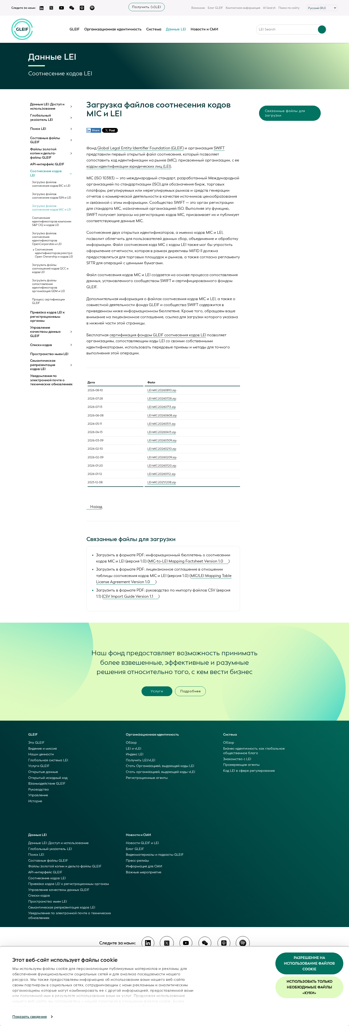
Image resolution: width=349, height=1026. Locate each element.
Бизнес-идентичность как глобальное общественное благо (254, 751)
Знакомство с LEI (237, 759)
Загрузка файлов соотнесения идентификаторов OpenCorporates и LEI (46, 239)
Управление (38, 795)
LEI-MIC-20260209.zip (161, 457)
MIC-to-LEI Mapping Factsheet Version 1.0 (186, 561)
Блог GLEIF (215, 8)
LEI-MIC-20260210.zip (161, 449)
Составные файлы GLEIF (45, 140)
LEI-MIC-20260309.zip (161, 440)
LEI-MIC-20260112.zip (161, 474)
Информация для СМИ (144, 866)
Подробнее (190, 691)
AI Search (269, 8)
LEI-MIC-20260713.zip (161, 407)
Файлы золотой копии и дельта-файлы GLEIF (43, 153)
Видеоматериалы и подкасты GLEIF (155, 854)
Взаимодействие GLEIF (46, 783)
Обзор (131, 742)
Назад (95, 506)
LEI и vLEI (133, 748)
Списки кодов (41, 345)
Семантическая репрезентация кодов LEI (42, 365)
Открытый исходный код (47, 778)
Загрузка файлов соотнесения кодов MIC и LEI (51, 207)
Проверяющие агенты (241, 764)
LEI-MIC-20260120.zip (161, 466)
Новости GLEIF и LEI (142, 843)
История (35, 801)
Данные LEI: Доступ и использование (47, 106)
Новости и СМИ (204, 29)
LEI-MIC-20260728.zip (161, 399)
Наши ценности (41, 754)
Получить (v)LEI (146, 7)
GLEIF (75, 29)
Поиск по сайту (288, 8)
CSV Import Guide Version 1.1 (128, 596)
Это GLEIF (36, 742)
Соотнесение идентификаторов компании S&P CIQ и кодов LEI (51, 221)
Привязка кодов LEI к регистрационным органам (47, 316)
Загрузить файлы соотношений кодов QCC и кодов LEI (50, 268)
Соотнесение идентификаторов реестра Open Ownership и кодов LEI (54, 253)
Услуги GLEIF (38, 766)
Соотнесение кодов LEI (46, 173)
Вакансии (198, 8)
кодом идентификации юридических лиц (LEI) (128, 166)
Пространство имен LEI (49, 354)
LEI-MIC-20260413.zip (161, 432)
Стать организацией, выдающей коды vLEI (160, 772)
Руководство (38, 789)
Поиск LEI (38, 129)
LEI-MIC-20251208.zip (161, 482)
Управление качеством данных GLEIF (45, 332)
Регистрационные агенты (147, 778)
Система (153, 29)
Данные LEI (176, 29)
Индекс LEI (134, 754)
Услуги (157, 691)
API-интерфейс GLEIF (47, 164)
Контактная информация (243, 8)
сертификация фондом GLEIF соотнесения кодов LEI (157, 334)
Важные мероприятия (143, 872)
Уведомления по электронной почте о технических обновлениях (51, 380)
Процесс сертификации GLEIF (48, 301)
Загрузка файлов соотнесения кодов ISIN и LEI (51, 196)
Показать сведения (29, 1016)
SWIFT (219, 148)
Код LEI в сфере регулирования (249, 770)
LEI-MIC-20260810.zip (161, 390)
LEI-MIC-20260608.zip (162, 415)
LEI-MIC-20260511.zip (161, 424)
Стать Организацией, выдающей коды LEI (160, 766)
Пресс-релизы (137, 860)
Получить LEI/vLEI (140, 760)
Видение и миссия (42, 748)
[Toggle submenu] (70, 106)
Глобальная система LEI (48, 760)
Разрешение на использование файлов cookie (309, 963)
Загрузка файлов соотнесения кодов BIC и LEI (51, 184)
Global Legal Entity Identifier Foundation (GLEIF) (140, 148)
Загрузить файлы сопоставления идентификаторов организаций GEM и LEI (48, 286)
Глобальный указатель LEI (41, 117)
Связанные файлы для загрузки (285, 113)
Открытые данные (43, 772)
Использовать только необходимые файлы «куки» (309, 987)
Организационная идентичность (112, 29)
